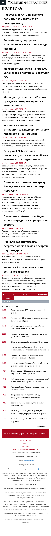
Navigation (3, 2)
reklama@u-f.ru (38, 469)
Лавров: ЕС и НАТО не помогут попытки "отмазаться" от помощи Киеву (23, 19)
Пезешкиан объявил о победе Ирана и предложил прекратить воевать (26, 220)
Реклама (25, 447)
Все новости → (43, 427)
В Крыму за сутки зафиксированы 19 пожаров (29, 342)
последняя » (8, 298)
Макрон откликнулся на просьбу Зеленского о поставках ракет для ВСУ (26, 73)
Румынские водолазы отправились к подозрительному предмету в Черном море (26, 129)
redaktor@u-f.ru (29, 461)
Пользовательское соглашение (25, 450)
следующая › (42, 294)
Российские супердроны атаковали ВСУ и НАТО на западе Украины (25, 44)
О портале (25, 443)
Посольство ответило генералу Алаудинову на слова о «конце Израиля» (24, 186)
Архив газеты (25, 440)
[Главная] (29, 2)
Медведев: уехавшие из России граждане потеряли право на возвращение (25, 101)
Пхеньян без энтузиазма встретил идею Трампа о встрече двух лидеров (26, 246)
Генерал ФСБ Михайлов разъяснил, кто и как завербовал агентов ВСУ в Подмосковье (26, 155)
